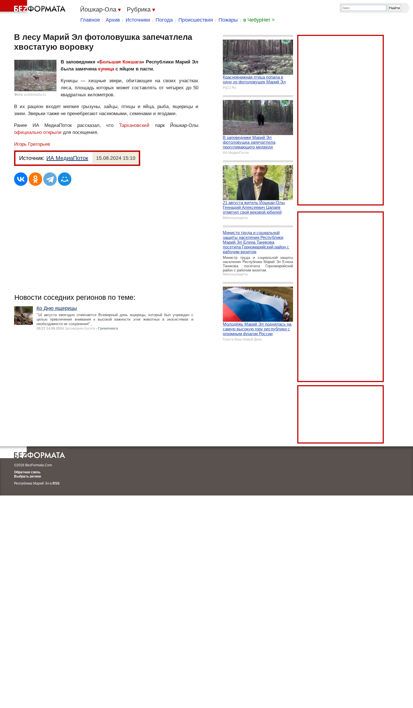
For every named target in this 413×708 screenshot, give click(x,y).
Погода (164, 20)
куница (106, 69)
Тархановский (134, 125)
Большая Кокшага (120, 62)
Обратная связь (27, 472)
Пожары (228, 20)
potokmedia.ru (35, 95)
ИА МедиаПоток (67, 158)
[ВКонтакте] (21, 179)
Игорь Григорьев (32, 144)
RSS (56, 483)
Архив (113, 20)
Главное (90, 20)
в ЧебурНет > (259, 20)
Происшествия (195, 20)
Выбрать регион (27, 476)
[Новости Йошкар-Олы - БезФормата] (33, 7)
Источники (138, 20)
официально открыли (38, 132)
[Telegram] (50, 179)
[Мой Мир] (64, 179)
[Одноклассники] (35, 179)
